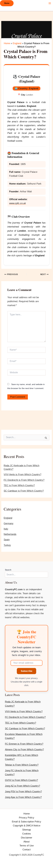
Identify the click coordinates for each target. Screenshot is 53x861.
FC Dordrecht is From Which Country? (24, 480)
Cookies (26, 833)
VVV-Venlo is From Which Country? (22, 474)
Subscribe (26, 671)
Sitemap (26, 829)
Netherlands (10, 534)
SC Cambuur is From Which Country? (24, 490)
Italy (6, 528)
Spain (7, 539)
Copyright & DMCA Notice (26, 825)
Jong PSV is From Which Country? (23, 791)
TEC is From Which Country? (19, 485)
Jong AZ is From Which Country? (22, 786)
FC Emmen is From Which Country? (24, 744)
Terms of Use (27, 845)
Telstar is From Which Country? (21, 765)
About (26, 841)
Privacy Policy (26, 817)
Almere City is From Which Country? (24, 749)
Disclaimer (26, 837)
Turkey (7, 545)
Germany (8, 523)
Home (7, 43)
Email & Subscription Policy (26, 821)
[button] (7, 3)
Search (8, 570)
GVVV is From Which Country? (21, 780)
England (8, 518)
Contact (26, 849)
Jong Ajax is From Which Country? (23, 797)
